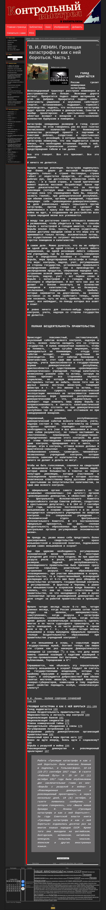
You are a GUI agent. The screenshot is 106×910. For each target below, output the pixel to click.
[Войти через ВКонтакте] (22, 885)
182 (51, 734)
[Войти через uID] (22, 881)
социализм (54, 881)
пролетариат (82, 888)
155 (55, 709)
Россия (93, 895)
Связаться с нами (16, 33)
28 (15, 890)
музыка (70, 885)
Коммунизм (11, 111)
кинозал (57, 871)
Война (9, 115)
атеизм (82, 878)
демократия (61, 881)
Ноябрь (37, 38)
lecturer (54, 863)
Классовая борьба (12, 129)
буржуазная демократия (53, 875)
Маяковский (79, 899)
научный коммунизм (54, 885)
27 (13, 890)
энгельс (74, 886)
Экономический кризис (14, 161)
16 (19, 887)
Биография (89, 885)
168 (67, 720)
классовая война (88, 886)
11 (9, 887)
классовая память (73, 883)
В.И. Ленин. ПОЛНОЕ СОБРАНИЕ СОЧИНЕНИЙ (54, 698)
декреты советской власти (50, 899)
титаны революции (51, 888)
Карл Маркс (81, 885)
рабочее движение (87, 892)
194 (67, 745)
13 (13, 887)
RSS (31, 33)
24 (7, 890)
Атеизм (9, 127)
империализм (61, 895)
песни (65, 888)
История (10, 125)
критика (84, 899)
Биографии (10, 154)
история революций (74, 881)
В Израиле (10, 158)
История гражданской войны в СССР (44, 897)
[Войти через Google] (23, 888)
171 (67, 723)
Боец (95, 883)
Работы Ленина (12, 152)
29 (17, 890)
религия (87, 878)
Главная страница (16, 27)
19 (11, 888)
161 (61, 717)
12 (11, 887)
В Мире (9, 160)
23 (19, 888)
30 (19, 890)
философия (96, 885)
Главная (28, 38)
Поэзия (91, 889)
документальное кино (40, 892)
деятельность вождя (44, 891)
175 (80, 726)
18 (9, 888)
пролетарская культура (66, 899)
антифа (46, 895)
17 (7, 888)
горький (57, 886)
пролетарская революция (60, 891)
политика (37, 875)
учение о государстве (40, 885)
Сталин (70, 878)
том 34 (31, 701)
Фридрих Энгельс (81, 891)
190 (29, 743)
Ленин (75, 863)
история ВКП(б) (62, 897)
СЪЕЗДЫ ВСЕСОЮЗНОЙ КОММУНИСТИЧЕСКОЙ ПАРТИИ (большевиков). (14, 145)
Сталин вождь (83, 883)
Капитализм (11, 113)
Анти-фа (10, 123)
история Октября (39, 889)
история (38, 894)
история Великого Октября (70, 889)
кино (36, 883)
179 (67, 729)
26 (11, 890)
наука (78, 886)
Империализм (11, 131)
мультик (74, 885)
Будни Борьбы (11, 156)
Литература (91, 872)
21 (15, 888)
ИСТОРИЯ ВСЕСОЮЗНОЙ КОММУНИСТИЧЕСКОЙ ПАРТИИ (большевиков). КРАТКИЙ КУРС (15, 140)
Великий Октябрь (91, 888)
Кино (48, 27)
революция (88, 897)
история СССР (62, 863)
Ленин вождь (70, 897)
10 (7, 887)
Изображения (61, 27)
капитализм (87, 895)
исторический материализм (74, 895)
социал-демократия (83, 889)
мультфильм (91, 891)
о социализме (80, 863)
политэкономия (79, 897)
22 (17, 888)
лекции (65, 878)
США (82, 886)
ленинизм (65, 885)
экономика (85, 881)
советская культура (93, 881)
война (62, 875)
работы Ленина (69, 863)
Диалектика (64, 883)
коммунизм (39, 878)
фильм (84, 872)
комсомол (76, 888)
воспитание (45, 886)
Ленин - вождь (49, 878)
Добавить (77, 27)
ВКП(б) (56, 897)
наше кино (42, 871)
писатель (91, 883)
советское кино (51, 892)
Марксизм (40, 880)
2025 (32, 38)
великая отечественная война (73, 875)
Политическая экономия (14, 121)
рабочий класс (71, 891)
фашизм (48, 881)
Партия (51, 891)
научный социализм (69, 892)
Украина (36, 886)
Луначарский (60, 888)
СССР (77, 878)
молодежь (70, 888)
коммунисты (38, 888)
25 (9, 890)
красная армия (57, 883)
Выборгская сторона (58, 67)
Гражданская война (66, 886)
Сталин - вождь (53, 900)
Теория (9, 119)
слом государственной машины (53, 889)
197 (47, 751)
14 (15, 887)
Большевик (43, 875)
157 (83, 712)
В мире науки (11, 117)
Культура (10, 133)
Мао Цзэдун (60, 892)
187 (80, 737)
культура (53, 895)
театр (43, 888)
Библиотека (36, 27)
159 (87, 715)
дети (40, 886)
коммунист (51, 886)
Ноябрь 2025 (13, 879)
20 (13, 888)
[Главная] (53, 23)
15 (17, 887)
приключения (78, 892)
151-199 (92, 706)
